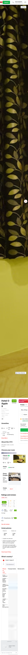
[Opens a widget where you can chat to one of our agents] (9, 647)
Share (24, 7)
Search (6, 2)
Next (25, 201)
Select (11, 488)
